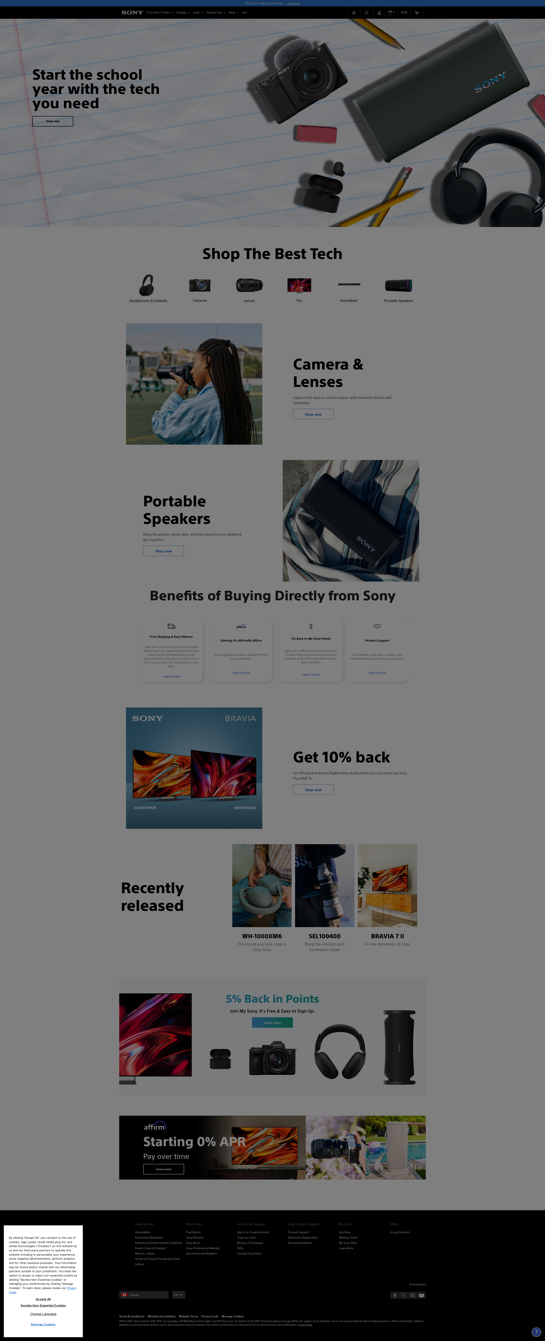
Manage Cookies (43, 1324)
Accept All (43, 1299)
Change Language (43, 1314)
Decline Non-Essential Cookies (43, 1305)
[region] (43, 1281)
